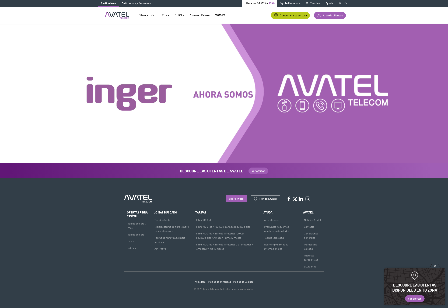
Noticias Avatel (312, 220)
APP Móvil (160, 248)
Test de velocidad (274, 237)
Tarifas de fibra (136, 234)
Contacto (309, 226)
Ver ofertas (415, 298)
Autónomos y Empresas (136, 3)
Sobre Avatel (236, 198)
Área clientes (271, 220)
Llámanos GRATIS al (259, 3)
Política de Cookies (243, 281)
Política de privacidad (219, 281)
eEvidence (310, 266)
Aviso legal (200, 281)
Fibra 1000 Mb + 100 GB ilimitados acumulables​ (223, 226)
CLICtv (131, 241)
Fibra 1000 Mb (204, 220)
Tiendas (315, 3)
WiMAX (132, 248)
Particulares (108, 3)
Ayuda (329, 3)
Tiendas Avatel (268, 198)
